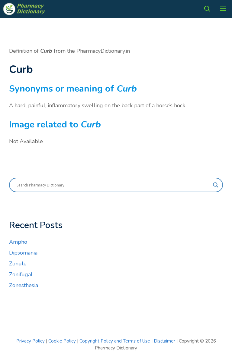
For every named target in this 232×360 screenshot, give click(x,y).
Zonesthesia (23, 285)
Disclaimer (164, 341)
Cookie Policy (62, 341)
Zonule (18, 263)
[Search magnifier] (215, 185)
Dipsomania (23, 252)
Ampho (18, 242)
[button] (207, 9)
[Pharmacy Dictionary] (25, 9)
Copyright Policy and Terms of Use (115, 341)
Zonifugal (21, 274)
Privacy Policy (30, 341)
